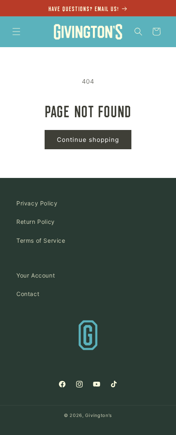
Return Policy (35, 221)
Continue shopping (88, 139)
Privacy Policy (36, 203)
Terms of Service (40, 240)
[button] (16, 32)
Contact (27, 293)
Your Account (35, 275)
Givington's (98, 415)
